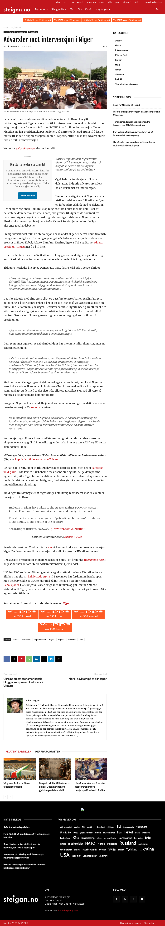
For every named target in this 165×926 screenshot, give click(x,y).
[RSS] (125, 899)
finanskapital (128, 827)
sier (50, 547)
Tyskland (131, 849)
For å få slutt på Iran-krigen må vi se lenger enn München (136, 113)
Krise (63, 843)
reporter (36, 407)
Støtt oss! (84, 9)
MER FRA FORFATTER (47, 751)
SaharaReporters (25, 148)
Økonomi (127, 2)
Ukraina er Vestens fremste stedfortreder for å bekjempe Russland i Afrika (90, 786)
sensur (77, 850)
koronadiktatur (110, 838)
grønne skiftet (86, 832)
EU (118, 826)
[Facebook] (7, 659)
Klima (99, 838)
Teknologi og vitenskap (152, 2)
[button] (157, 9)
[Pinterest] (21, 659)
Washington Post (94, 559)
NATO (90, 843)
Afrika (16, 639)
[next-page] (11, 797)
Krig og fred (91, 2)
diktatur (110, 827)
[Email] (44, 659)
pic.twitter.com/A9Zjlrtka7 (68, 528)
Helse (66, 2)
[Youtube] (142, 899)
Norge (117, 2)
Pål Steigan (11, 46)
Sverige (102, 849)
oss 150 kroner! (42, 20)
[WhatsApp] (29, 659)
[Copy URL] (58, 659)
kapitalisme (65, 838)
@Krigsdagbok (66, 827)
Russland (72, 639)
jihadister (146, 833)
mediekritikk (75, 843)
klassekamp (88, 837)
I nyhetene (9, 32)
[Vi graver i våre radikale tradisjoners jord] (20, 769)
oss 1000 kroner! (132, 20)
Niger (66, 603)
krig (148, 837)
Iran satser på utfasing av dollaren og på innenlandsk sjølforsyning (133, 134)
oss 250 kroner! (71, 20)
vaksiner (76, 855)
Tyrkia (121, 849)
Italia (137, 832)
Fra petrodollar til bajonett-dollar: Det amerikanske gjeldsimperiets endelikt (54, 786)
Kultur (102, 2)
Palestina (112, 843)
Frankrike (26, 639)
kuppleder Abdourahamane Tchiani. (37, 459)
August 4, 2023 (73, 536)
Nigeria (61, 639)
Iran (119, 832)
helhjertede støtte (38, 576)
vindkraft (103, 855)
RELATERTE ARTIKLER (18, 751)
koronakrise (125, 837)
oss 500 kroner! (101, 20)
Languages (101, 9)
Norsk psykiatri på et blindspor (88, 678)
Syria (112, 849)
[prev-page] (6, 797)
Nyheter (40, 9)
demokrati (101, 827)
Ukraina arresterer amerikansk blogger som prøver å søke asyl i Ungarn (23, 682)
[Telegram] (51, 659)
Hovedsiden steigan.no (130, 923)
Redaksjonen (11, 585)
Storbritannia (89, 849)
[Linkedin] (36, 659)
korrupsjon (138, 838)
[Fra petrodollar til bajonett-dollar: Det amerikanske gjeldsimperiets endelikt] (55, 769)
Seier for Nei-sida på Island (126, 104)
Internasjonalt (78, 2)
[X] (14, 659)
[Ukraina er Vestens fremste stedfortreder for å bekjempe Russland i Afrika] (91, 769)
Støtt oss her (28, 195)
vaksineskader (90, 855)
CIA (83, 827)
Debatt (58, 2)
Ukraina (147, 849)
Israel (128, 832)
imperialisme (40, 639)
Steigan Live (58, 9)
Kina (76, 837)
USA (81, 639)
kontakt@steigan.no (68, 910)
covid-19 (90, 827)
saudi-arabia (66, 849)
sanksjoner (143, 844)
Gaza (75, 832)
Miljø (110, 2)
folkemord (141, 826)
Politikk (137, 2)
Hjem (6, 27)
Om (72, 9)
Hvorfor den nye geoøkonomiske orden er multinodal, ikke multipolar (134, 144)
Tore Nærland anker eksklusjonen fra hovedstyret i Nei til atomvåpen (131, 123)
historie (98, 833)
